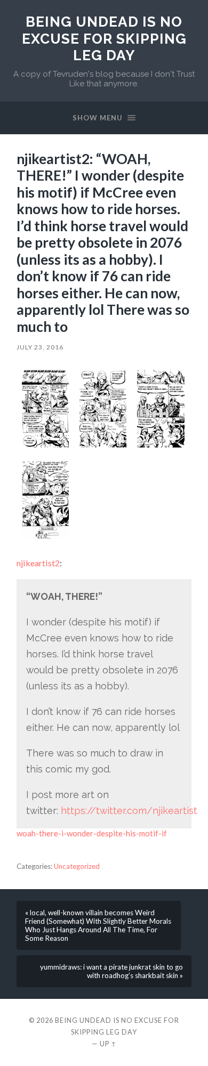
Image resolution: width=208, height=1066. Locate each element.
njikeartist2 (38, 563)
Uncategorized (77, 866)
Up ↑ (108, 1043)
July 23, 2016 (40, 347)
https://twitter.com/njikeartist (129, 810)
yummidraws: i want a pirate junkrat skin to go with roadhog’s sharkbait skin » (111, 971)
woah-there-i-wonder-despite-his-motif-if (92, 833)
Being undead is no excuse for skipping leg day (104, 38)
